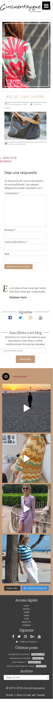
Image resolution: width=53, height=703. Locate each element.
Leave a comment (17, 144)
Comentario (12, 193)
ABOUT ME (26, 622)
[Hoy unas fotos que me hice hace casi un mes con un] (26, 559)
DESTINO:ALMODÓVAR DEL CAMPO (20, 666)
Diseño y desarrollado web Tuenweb (25, 695)
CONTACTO (26, 625)
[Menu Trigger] (46, 5)
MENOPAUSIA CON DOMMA (20, 658)
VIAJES (26, 615)
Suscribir (25, 359)
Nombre (10, 229)
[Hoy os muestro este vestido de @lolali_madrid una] (26, 508)
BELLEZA (26, 609)
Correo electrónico (16, 241)
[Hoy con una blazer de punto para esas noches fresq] (26, 458)
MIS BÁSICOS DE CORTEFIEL (18, 654)
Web (6, 253)
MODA (26, 612)
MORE (26, 618)
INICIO (26, 605)
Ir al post (15, 80)
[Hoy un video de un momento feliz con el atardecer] (26, 408)
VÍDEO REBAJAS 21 (19, 662)
